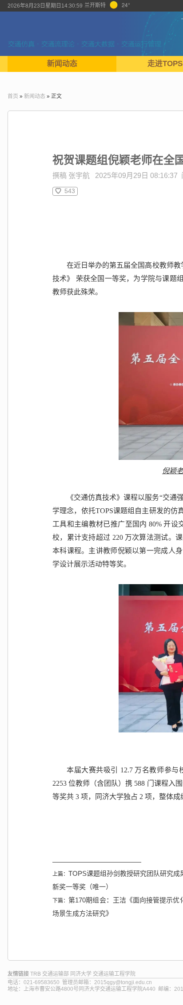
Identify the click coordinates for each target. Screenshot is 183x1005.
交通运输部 (55, 974)
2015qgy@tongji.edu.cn (123, 982)
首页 (13, 96)
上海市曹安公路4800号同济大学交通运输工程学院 (83, 989)
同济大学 (81, 974)
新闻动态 (62, 63)
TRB (35, 974)
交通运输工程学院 (114, 974)
